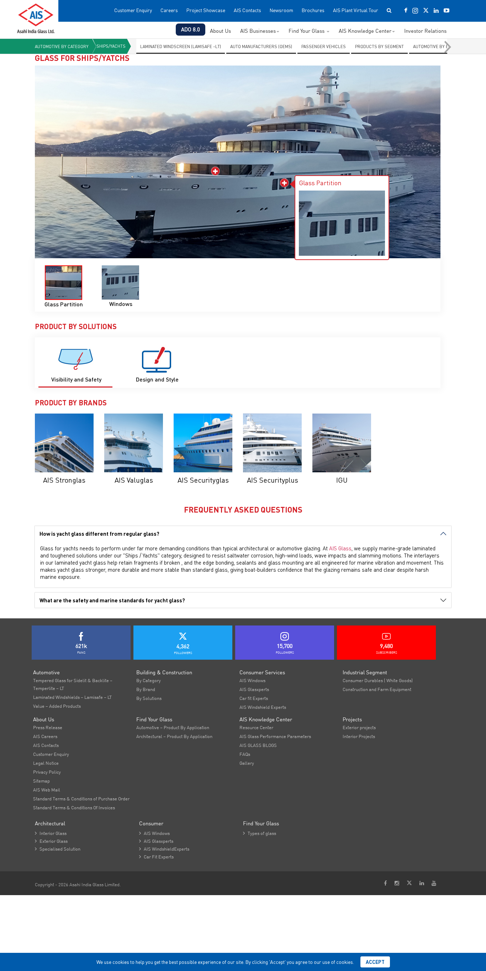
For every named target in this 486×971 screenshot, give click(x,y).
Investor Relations (425, 30)
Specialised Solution (57, 849)
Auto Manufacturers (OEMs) (261, 46)
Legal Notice (46, 763)
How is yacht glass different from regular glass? (99, 533)
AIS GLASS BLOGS (258, 745)
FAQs (244, 754)
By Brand (145, 689)
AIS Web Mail (46, 790)
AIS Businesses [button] (258, 30)
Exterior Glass (51, 841)
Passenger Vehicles (323, 46)
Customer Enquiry (133, 10)
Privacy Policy (47, 772)
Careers (169, 10)
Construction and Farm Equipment (377, 689)
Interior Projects (359, 736)
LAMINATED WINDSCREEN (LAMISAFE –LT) (180, 46)
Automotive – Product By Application (172, 727)
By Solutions (149, 698)
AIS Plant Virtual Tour (355, 10)
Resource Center (256, 727)
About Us (220, 30)
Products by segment (379, 46)
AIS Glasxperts (254, 689)
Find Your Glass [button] (307, 30)
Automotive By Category (62, 46)
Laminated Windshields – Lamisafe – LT (72, 697)
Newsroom (281, 10)
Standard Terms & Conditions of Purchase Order (81, 798)
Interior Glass (51, 833)
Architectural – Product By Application (174, 736)
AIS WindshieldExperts (164, 849)
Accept (375, 962)
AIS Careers (45, 736)
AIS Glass (340, 548)
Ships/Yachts (111, 46)
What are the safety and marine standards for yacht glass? (112, 600)
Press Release (47, 727)
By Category (148, 680)
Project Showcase (205, 10)
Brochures (313, 10)
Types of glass (259, 833)
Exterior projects (359, 727)
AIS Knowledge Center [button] (365, 30)
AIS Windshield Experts (262, 707)
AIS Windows (252, 680)
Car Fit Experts (156, 857)
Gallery (246, 763)
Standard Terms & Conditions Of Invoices (74, 807)
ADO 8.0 (190, 29)
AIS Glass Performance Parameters (275, 736)
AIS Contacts (247, 10)
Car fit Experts (253, 698)
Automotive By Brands (438, 46)
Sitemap (41, 781)
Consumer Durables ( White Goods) (378, 680)
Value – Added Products (57, 706)
